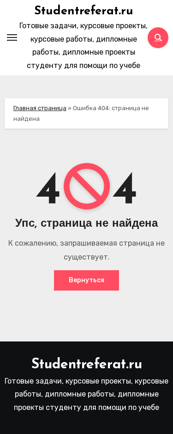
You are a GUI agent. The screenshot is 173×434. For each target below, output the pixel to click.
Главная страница (39, 108)
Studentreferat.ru (83, 11)
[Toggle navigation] (12, 37)
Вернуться (86, 280)
